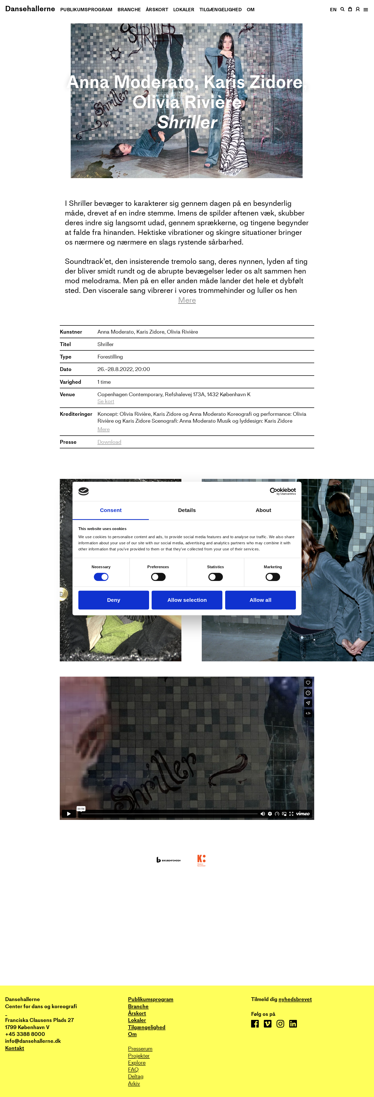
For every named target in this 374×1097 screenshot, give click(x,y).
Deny (113, 600)
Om (251, 9)
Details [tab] (187, 510)
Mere (187, 300)
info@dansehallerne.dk (33, 1041)
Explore (137, 1062)
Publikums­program (86, 9)
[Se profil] (358, 9)
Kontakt (14, 1048)
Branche (129, 9)
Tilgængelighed (220, 9)
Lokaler (183, 9)
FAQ (133, 1069)
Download (109, 442)
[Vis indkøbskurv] (350, 9)
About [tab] (263, 510)
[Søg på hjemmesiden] (342, 9)
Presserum (140, 1048)
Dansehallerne (30, 8)
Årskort (157, 9)
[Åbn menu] (365, 9)
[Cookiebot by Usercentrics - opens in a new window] (273, 491)
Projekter (139, 1056)
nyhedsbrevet (295, 999)
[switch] (158, 577)
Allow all (260, 600)
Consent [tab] (111, 510)
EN (333, 9)
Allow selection (187, 600)
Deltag (135, 1076)
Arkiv (134, 1083)
